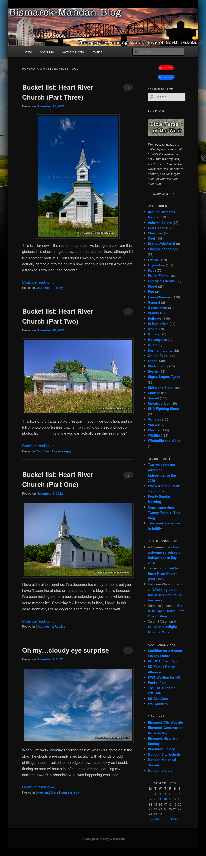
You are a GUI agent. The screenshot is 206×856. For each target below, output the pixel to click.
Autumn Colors (160, 222)
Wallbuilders (158, 703)
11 (170, 799)
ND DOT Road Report (164, 661)
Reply (57, 287)
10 (165, 799)
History (153, 312)
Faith (152, 270)
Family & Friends (161, 280)
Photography (158, 366)
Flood (152, 286)
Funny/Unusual (160, 297)
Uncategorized (159, 403)
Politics (97, 51)
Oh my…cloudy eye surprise (65, 650)
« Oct (155, 819)
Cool (151, 238)
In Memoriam (158, 323)
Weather (154, 430)
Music (152, 344)
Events (153, 259)
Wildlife (154, 435)
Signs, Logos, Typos (164, 376)
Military (154, 334)
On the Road (157, 355)
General (154, 302)
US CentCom (158, 698)
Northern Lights (73, 51)
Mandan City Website (164, 754)
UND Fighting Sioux (163, 408)
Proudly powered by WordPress (103, 838)
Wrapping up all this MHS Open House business (165, 595)
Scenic (153, 371)
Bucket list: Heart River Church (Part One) (164, 573)
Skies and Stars (47, 792)
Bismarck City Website (165, 722)
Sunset (153, 398)
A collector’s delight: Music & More (162, 626)
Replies (58, 626)
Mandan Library (160, 770)
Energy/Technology (163, 248)
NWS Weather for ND (164, 677)
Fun (151, 291)
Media (152, 328)
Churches (43, 287)
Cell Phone (156, 227)
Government (157, 307)
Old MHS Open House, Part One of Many (166, 610)
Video (152, 424)
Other (152, 360)
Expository (156, 265)
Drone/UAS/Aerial (161, 243)
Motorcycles (157, 339)
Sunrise (154, 392)
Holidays (155, 318)
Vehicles (154, 419)
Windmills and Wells (164, 440)
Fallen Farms (158, 275)
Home (27, 51)
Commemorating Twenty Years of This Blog (164, 512)
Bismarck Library (161, 748)
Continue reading (38, 282)
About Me (47, 51)
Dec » (175, 819)
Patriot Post (157, 682)
